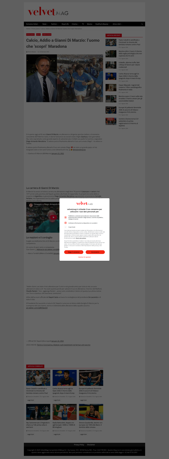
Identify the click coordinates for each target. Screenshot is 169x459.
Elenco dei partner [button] (81, 238)
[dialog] (84, 229)
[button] (84, 227)
